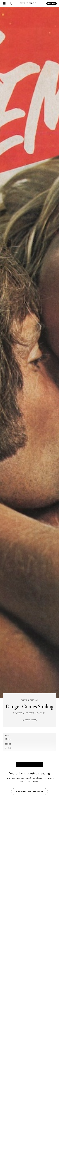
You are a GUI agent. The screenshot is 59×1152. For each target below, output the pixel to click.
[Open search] (10, 3)
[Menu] (4, 3)
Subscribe (51, 3)
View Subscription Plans (29, 792)
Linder (8, 739)
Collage (8, 747)
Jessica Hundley (30, 720)
